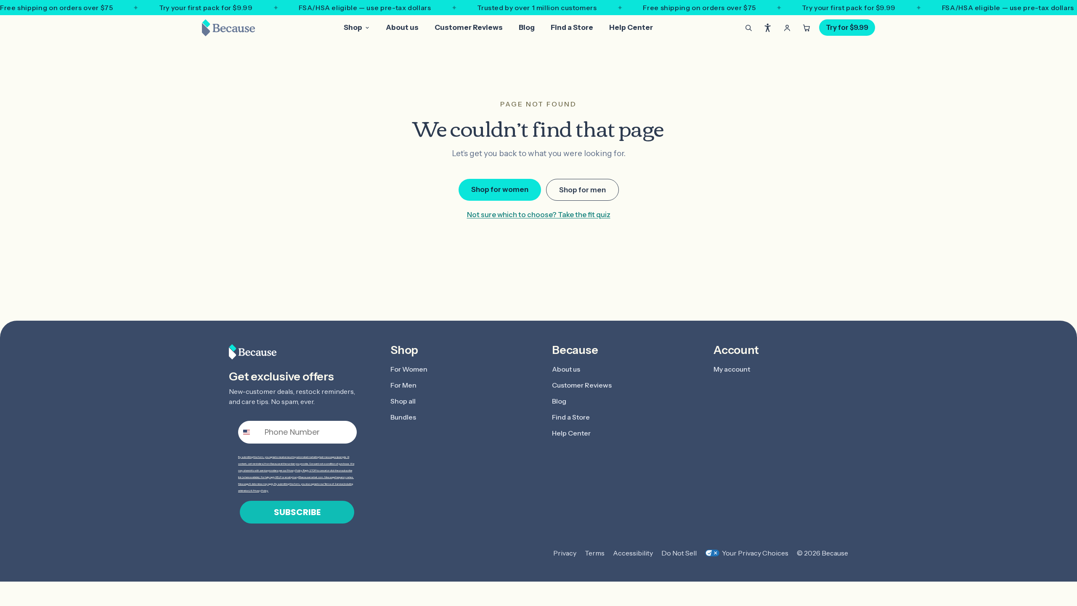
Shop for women (499, 189)
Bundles (403, 417)
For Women (408, 369)
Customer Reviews (469, 27)
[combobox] (249, 432)
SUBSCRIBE (297, 512)
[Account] (787, 28)
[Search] (748, 28)
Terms (595, 553)
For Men (403, 385)
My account (732, 369)
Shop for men (582, 190)
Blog (527, 27)
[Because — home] (228, 27)
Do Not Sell (679, 553)
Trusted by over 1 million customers (537, 7)
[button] (768, 28)
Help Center (631, 27)
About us (402, 27)
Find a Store (572, 27)
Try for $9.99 (847, 27)
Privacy (564, 553)
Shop (353, 27)
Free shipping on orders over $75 (56, 7)
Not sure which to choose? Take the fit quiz (538, 214)
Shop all (403, 401)
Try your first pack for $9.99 (206, 7)
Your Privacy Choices (755, 553)
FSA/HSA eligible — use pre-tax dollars (365, 7)
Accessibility (633, 553)
